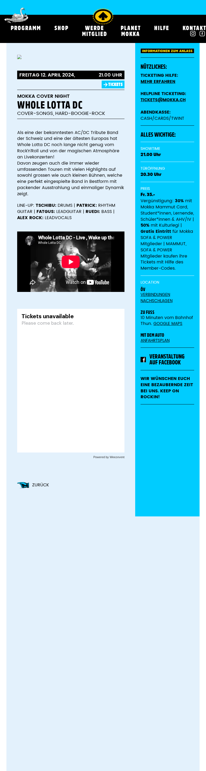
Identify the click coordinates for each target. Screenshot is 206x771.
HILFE (161, 28)
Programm (26, 28)
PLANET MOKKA (131, 31)
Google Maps (167, 323)
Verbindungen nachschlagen (156, 297)
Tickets (115, 84)
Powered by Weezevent (108, 457)
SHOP (61, 28)
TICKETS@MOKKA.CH (163, 100)
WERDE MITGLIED (94, 31)
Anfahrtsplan (155, 340)
